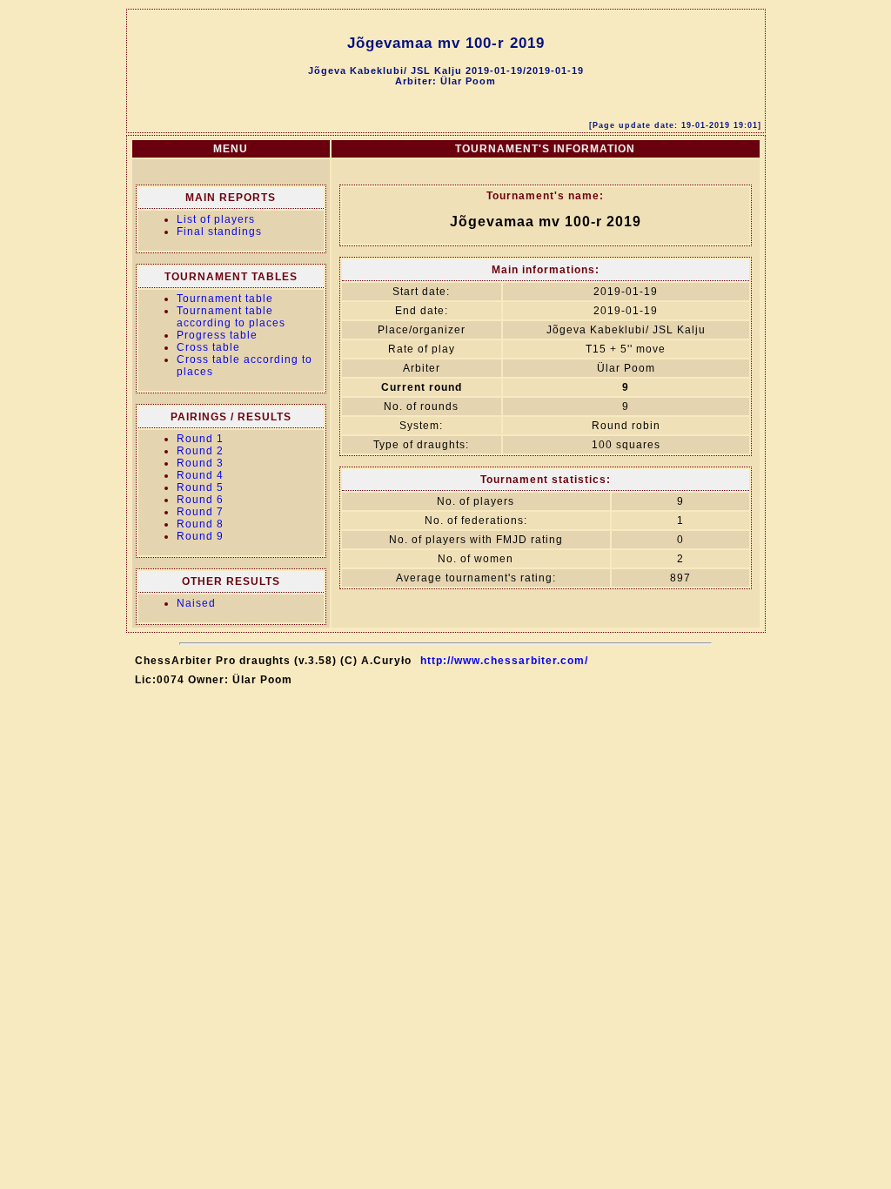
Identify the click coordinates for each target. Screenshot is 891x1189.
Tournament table (225, 298)
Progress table (217, 335)
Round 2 (200, 451)
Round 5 (200, 487)
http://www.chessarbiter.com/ (504, 661)
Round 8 (200, 524)
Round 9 (200, 536)
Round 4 (200, 475)
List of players (216, 219)
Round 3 (200, 463)
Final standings (219, 231)
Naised (196, 603)
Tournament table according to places (231, 317)
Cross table (208, 347)
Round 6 (200, 500)
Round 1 (200, 439)
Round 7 (200, 512)
